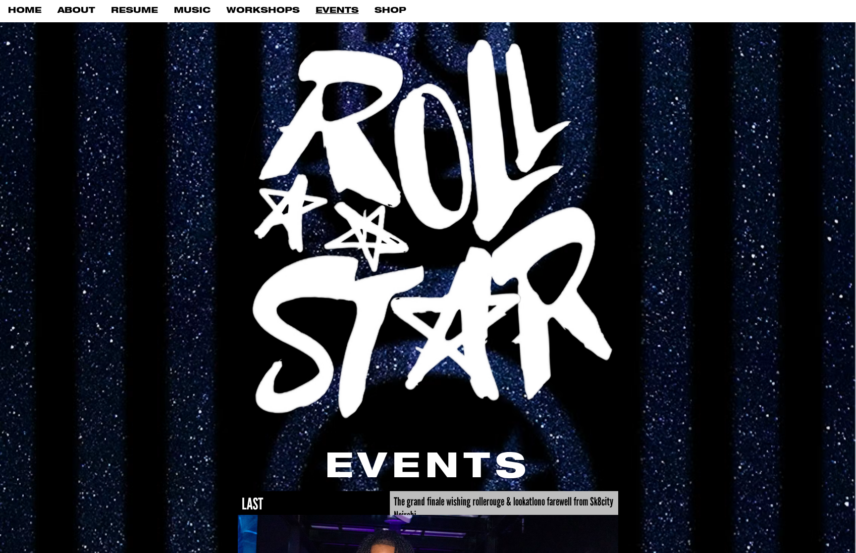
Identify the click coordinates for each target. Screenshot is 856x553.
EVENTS (337, 10)
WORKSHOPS (263, 10)
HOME (25, 10)
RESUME (134, 10)
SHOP (390, 10)
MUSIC (192, 10)
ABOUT (76, 10)
